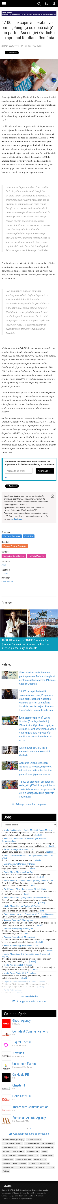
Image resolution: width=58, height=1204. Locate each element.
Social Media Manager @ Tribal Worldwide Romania (27, 897)
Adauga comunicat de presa (30, 804)
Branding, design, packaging (13, 1139)
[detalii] (38, 834)
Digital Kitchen (22, 1042)
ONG (4, 565)
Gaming (6, 1151)
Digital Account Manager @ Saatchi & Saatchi (24, 981)
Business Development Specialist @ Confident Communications (24, 839)
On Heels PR (20, 1074)
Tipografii (50, 1167)
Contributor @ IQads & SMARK (15, 1192)
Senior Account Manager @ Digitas (19, 863)
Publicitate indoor (19, 1163)
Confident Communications (30, 1031)
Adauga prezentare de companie (30, 1133)
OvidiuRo (37, 45)
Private (10, 581)
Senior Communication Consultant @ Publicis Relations (29, 914)
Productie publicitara (23, 1159)
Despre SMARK (8, 1189)
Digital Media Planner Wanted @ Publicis (22, 905)
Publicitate (16, 1024)
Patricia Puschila (36, 555)
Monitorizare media (25, 1155)
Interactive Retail (18, 1151)
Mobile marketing (9, 1155)
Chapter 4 (18, 1085)
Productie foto (8, 1159)
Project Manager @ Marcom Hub (18, 849)
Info (6, 477)
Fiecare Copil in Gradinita (14, 546)
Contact (5, 1195)
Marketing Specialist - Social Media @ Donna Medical (28, 830)
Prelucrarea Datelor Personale (31, 1195)
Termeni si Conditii (10, 1198)
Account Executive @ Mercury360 (19, 937)
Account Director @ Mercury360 (18, 920)
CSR (4, 581)
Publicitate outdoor (10, 1167)
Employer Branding (10, 1147)
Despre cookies (25, 1198)
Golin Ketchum (22, 1096)
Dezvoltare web (18, 1056)
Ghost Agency (21, 1021)
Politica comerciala (38, 1192)
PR (13, 1034)
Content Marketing (32, 1143)
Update (28, 45)
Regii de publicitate (26, 1167)
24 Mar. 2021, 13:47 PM (12, 45)
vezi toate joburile (29, 995)
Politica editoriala (23, 1189)
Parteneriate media (40, 1189)
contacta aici (17, 518)
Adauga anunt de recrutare (31, 1001)
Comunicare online (19, 1045)
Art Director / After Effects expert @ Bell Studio (25, 888)
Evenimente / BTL (18, 1067)
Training (29, 1067)
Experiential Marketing (44, 1147)
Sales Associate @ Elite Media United (21, 945)
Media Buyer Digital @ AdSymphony (20, 973)
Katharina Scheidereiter (13, 555)
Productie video (40, 1159)
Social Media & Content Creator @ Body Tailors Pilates (28, 880)
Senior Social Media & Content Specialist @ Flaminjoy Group (27, 856)
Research (40, 1167)
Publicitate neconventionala (39, 1163)
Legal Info (13, 1195)
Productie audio (46, 1155)
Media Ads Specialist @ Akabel (18, 964)
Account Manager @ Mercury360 (18, 928)
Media (44, 1151)
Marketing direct (33, 1151)
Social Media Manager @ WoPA (18, 872)
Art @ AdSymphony (13, 989)
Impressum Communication (30, 1107)
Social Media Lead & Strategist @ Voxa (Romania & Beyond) (26, 955)
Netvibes (18, 1053)
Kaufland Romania (11, 536)
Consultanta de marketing (12, 1143)
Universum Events (24, 1064)
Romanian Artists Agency (29, 1118)
